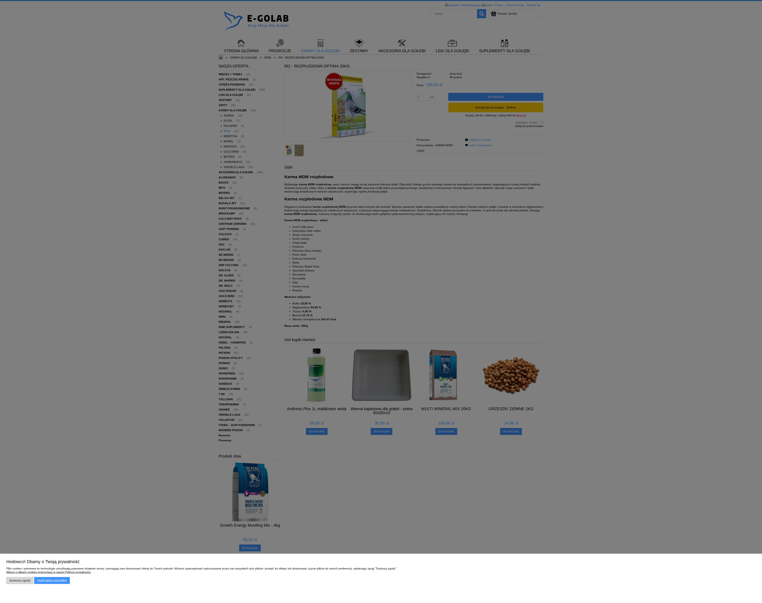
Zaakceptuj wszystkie (52, 580)
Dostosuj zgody (20, 580)
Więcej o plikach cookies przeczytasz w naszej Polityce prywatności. (48, 572)
